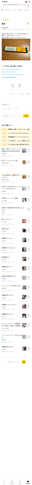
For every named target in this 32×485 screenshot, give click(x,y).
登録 (26, 115)
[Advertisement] (16, 15)
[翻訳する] (28, 24)
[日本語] (26, 2)
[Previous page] (8, 357)
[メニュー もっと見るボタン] (2, 10)
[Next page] (25, 357)
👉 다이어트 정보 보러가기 (9, 77)
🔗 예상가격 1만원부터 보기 (9, 72)
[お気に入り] (13, 125)
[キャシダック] (5, 2)
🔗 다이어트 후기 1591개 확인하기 (11, 69)
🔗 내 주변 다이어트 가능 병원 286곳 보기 (13, 74)
